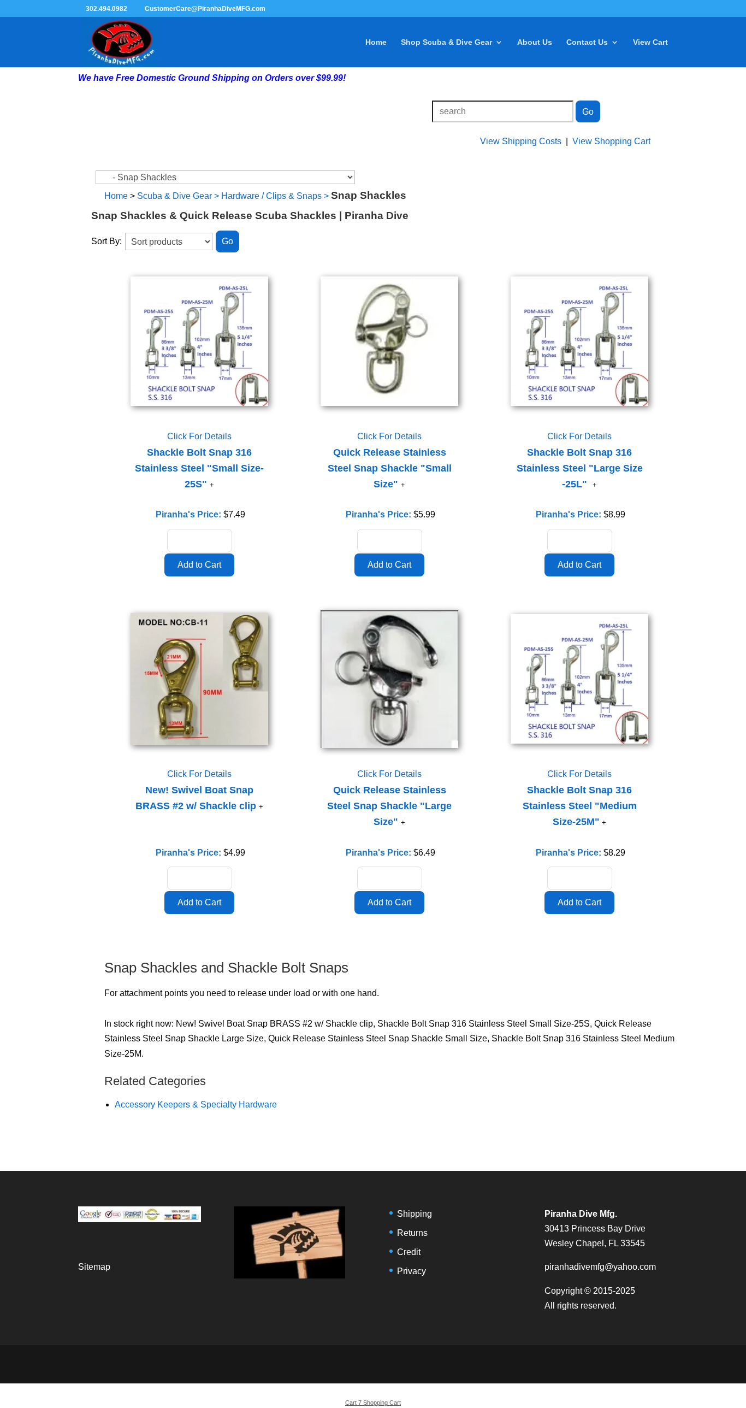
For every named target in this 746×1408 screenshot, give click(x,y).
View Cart (650, 42)
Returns (412, 1233)
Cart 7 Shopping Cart (373, 1402)
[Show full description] (212, 485)
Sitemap (94, 1266)
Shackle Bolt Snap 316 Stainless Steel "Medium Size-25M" (580, 806)
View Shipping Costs (520, 141)
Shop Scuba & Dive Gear (446, 42)
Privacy (411, 1271)
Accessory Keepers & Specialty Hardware (196, 1104)
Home (376, 42)
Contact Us (587, 42)
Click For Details (199, 436)
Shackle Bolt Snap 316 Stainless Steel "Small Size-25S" (199, 468)
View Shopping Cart (611, 141)
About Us (534, 42)
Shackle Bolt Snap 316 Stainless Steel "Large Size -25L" (580, 468)
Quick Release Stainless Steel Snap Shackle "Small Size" (390, 468)
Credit (409, 1252)
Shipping (414, 1213)
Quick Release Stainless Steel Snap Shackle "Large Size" (389, 806)
